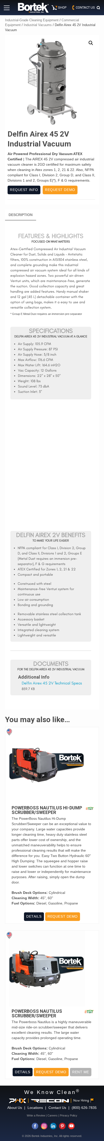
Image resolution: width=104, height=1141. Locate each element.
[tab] (20, 215)
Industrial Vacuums (38, 25)
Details (34, 916)
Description (21, 215)
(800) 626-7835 (84, 1108)
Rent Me (80, 1072)
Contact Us (57, 1108)
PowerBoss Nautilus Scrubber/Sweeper (37, 1013)
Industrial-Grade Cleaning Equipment (32, 20)
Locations (35, 1108)
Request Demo (60, 190)
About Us (14, 1108)
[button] (90, 43)
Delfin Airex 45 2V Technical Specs (52, 683)
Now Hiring (81, 1100)
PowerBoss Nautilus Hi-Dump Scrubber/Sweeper (47, 810)
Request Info (24, 190)
